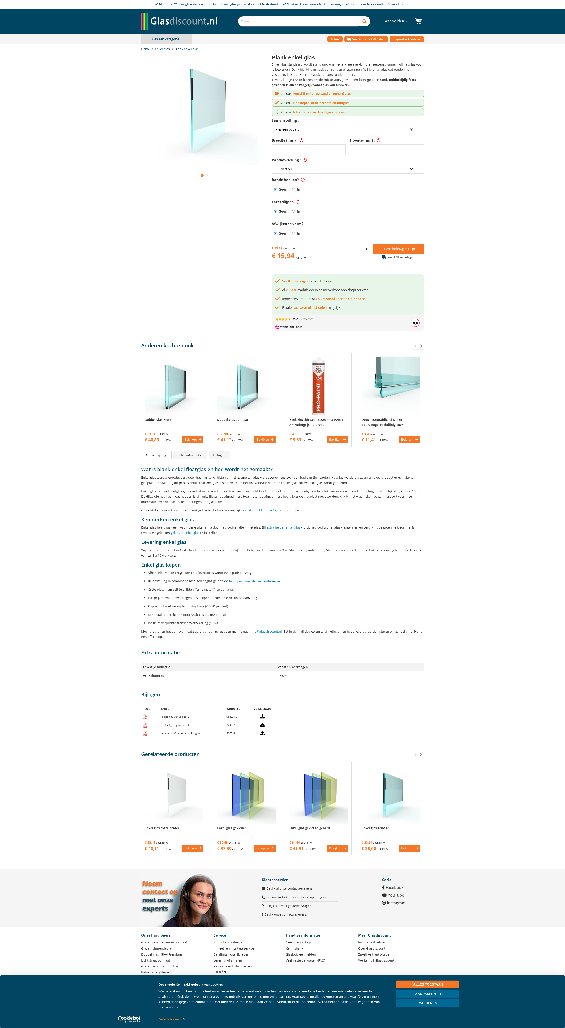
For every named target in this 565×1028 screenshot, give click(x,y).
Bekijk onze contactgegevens (286, 914)
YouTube (395, 895)
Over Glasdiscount (371, 948)
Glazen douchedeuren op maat (164, 942)
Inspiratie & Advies (407, 39)
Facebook (394, 887)
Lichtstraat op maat (155, 960)
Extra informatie (190, 455)
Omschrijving (156, 455)
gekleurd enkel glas (185, 533)
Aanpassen (425, 994)
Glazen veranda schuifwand (162, 966)
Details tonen (168, 1019)
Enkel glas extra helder (162, 828)
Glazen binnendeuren (157, 948)
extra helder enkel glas (264, 510)
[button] (201, 175)
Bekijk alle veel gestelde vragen (289, 906)
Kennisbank (294, 948)
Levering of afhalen (228, 960)
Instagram (396, 902)
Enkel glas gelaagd (375, 828)
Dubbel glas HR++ (158, 419)
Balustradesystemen (156, 972)
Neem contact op (298, 942)
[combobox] (298, 21)
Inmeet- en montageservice (234, 948)
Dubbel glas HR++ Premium (161, 954)
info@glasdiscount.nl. (267, 631)
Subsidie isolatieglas (229, 942)
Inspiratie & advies (372, 942)
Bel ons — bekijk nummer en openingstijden (299, 897)
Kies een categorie (165, 39)
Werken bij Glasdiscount (376, 960)
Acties (334, 39)
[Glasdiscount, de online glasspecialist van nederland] (180, 12)
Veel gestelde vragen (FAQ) (305, 960)
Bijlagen (219, 455)
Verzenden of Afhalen (368, 39)
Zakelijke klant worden (374, 954)
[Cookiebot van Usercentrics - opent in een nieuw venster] (129, 1019)
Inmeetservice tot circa (323, 298)
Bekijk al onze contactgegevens (289, 888)
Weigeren (428, 1003)
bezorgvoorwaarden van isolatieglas (254, 581)
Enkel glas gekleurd (231, 828)
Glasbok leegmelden (301, 954)
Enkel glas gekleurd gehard (309, 828)
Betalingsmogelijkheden (231, 954)
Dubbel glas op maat (232, 419)
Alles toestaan (428, 984)
